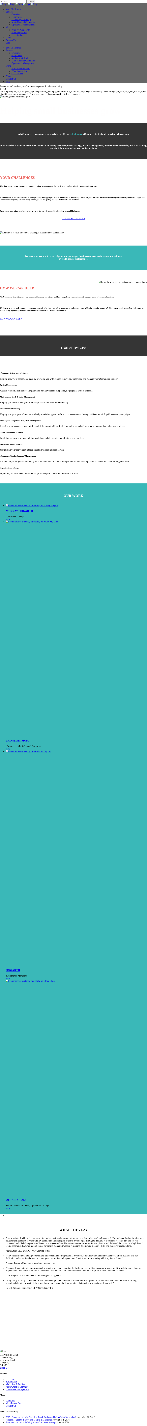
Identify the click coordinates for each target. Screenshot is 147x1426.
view (8, 519)
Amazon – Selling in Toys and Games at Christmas (29, 1420)
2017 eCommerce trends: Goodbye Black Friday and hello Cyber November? (41, 1417)
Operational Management (17, 1389)
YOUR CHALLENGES (73, 218)
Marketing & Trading (15, 1384)
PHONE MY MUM (17, 740)
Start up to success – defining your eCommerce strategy (31, 1422)
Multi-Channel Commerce (17, 1387)
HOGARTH (13, 970)
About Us (10, 1400)
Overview (10, 1379)
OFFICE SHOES (16, 1199)
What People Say (13, 1403)
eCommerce (11, 1381)
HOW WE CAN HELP (11, 318)
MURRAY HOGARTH (19, 511)
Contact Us (11, 1406)
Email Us (4, 1368)
